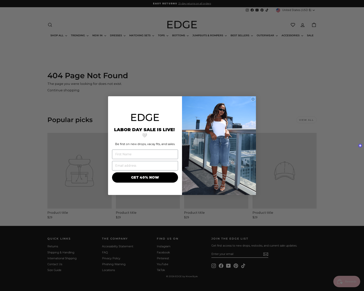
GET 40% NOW (145, 177)
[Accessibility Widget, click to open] (360, 145)
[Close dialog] (253, 99)
